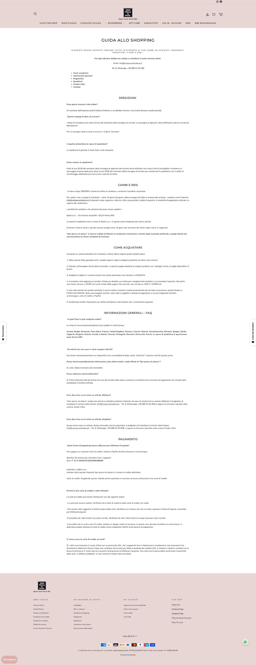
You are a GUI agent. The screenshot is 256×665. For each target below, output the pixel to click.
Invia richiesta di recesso (42, 628)
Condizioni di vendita (41, 617)
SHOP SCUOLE (69, 23)
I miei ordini (128, 613)
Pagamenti (78, 617)
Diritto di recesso (39, 624)
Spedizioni (78, 621)
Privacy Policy (38, 605)
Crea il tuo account (131, 609)
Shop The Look (177, 622)
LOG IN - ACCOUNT (172, 23)
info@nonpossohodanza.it (130, 63)
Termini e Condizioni (41, 613)
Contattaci (78, 605)
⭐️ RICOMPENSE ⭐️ (115, 23)
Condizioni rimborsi (40, 621)
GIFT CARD (134, 23)
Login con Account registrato (135, 605)
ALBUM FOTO (151, 23)
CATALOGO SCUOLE (90, 23)
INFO (188, 23)
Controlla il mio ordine (82, 624)
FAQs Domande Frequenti (181, 618)
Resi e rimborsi (79, 609)
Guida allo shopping (81, 613)
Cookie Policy (38, 609)
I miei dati (127, 617)
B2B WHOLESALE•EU (205, 23)
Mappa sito (176, 605)
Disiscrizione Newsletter (83, 628)
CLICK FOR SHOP (48, 23)
